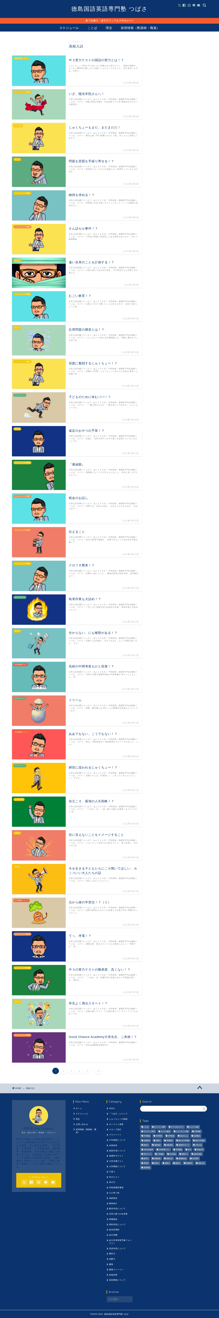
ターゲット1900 (149, 1131)
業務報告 (113, 1219)
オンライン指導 (159, 1127)
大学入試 (198, 1145)
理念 (109, 28)
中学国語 (147, 1136)
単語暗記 (169, 1140)
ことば (92, 28)
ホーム (79, 1108)
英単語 (146, 1163)
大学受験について (117, 1166)
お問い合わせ (82, 1124)
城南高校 (157, 1145)
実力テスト (147, 1154)
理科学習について (117, 1224)
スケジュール (69, 28)
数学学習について (117, 1209)
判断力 (158, 1140)
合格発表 (113, 1145)
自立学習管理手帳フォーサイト (120, 1241)
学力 (189, 1149)
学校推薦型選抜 (116, 1187)
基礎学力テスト (116, 1156)
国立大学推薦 (200, 1140)
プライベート (115, 1135)
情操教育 (157, 1159)
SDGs (112, 1108)
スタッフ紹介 (115, 1129)
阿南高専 (113, 1275)
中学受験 (197, 1131)
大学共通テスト (116, 1161)
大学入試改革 (148, 1149)
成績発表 (113, 1198)
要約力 (112, 1254)
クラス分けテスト (177, 1127)
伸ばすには (184, 1136)
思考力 (146, 1159)
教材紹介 (113, 1203)
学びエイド (114, 1177)
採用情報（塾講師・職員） (140, 28)
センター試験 (194, 1127)
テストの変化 (165, 1131)
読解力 (112, 1259)
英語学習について (117, 1248)
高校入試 (201, 1163)
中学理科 (159, 1136)
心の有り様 (114, 1193)
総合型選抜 (114, 1230)
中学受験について (117, 1140)
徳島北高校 (198, 1154)
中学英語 (171, 1136)
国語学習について (117, 1151)
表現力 (156, 1163)
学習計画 (200, 1149)
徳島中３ (185, 1154)
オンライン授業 (116, 1124)
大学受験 (179, 1149)
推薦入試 (169, 1159)
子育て (112, 1172)
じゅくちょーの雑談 (118, 1119)
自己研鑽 (113, 1235)
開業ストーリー (116, 1269)
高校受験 (147, 1168)
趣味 (111, 1264)
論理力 (178, 1163)
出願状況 (147, 1140)
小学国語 (160, 1154)
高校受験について (117, 1280)
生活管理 (195, 1159)
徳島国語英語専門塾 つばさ (109, 8)
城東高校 (169, 1145)
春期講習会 (182, 1159)
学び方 (112, 1182)
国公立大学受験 (184, 1140)
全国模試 (197, 1136)
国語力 (146, 1145)
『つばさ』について (118, 1114)
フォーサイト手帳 (182, 1131)
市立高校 (173, 1154)
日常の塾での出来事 (118, 1214)
